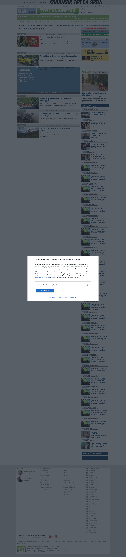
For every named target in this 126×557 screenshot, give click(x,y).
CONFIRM (45, 290)
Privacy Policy (73, 297)
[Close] (95, 259)
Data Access (63, 297)
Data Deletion (53, 297)
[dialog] (63, 278)
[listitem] (63, 285)
